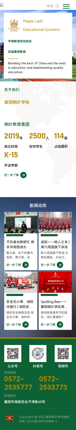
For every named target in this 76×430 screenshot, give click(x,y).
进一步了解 (11, 175)
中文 (50, 6)
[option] (38, 45)
